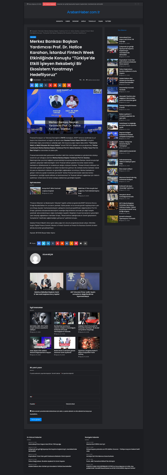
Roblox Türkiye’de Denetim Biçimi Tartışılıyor (125, 144)
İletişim (108, 21)
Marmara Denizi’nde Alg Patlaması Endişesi (127, 178)
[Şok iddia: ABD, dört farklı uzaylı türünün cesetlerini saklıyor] (40, 318)
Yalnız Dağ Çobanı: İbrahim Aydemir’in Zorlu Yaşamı (128, 71)
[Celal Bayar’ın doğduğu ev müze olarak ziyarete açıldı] (112, 126)
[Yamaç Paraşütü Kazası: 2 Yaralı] (112, 108)
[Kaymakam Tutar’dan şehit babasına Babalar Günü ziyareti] (112, 62)
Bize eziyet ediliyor (125, 169)
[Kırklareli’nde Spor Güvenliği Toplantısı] (112, 188)
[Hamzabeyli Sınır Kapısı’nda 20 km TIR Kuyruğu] (112, 40)
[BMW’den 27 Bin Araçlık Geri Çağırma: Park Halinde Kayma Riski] (71, 190)
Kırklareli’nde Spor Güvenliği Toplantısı (126, 187)
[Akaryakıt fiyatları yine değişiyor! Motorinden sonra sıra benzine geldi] (112, 99)
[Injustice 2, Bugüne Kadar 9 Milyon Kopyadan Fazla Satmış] (89, 343)
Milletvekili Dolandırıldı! (127, 151)
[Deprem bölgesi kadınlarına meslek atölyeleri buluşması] (112, 135)
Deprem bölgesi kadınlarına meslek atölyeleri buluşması (126, 135)
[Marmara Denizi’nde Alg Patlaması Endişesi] (112, 180)
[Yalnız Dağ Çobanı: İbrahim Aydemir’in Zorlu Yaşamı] (112, 71)
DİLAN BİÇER (37, 80)
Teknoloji (92, 21)
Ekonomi (75, 21)
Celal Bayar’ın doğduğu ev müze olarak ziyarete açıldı (127, 125)
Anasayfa (59, 21)
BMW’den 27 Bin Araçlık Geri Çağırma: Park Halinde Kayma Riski (88, 190)
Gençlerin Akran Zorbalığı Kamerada (126, 196)
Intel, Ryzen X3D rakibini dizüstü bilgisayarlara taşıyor (40, 351)
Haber (68, 21)
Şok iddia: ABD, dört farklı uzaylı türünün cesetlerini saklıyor (39, 328)
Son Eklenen (122, 30)
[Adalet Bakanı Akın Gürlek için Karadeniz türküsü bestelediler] (112, 81)
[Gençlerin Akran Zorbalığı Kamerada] (112, 197)
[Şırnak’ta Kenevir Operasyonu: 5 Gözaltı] (112, 219)
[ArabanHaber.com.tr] (83, 12)
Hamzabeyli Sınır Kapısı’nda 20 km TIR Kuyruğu (126, 39)
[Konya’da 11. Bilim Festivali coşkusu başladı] (35, 190)
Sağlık (83, 21)
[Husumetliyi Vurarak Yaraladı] (112, 90)
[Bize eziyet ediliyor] (112, 171)
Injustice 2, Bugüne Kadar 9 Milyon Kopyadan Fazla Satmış (87, 352)
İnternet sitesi (70, 404)
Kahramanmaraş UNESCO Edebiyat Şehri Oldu (127, 162)
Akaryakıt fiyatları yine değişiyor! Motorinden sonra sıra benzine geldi (127, 98)
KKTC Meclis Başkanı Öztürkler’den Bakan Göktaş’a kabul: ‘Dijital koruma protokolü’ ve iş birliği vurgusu (127, 207)
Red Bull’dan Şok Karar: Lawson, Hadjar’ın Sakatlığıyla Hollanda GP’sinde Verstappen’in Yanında (64, 328)
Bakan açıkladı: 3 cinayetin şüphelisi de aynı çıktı (127, 116)
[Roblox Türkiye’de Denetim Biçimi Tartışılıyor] (112, 144)
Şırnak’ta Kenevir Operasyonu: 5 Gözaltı (127, 217)
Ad (31, 396)
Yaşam (100, 21)
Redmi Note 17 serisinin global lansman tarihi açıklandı (64, 351)
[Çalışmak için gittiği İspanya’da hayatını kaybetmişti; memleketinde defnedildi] (112, 49)
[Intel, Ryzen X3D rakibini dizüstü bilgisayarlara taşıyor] (40, 343)
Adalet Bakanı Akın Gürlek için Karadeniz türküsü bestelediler (126, 80)
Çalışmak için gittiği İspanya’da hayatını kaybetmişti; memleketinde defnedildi (126, 51)
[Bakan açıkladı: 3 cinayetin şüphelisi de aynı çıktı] (112, 116)
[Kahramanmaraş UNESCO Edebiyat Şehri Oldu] (112, 162)
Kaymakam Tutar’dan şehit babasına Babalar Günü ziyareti (74, 4)
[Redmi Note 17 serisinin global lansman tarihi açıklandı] (64, 343)
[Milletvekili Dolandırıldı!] (112, 153)
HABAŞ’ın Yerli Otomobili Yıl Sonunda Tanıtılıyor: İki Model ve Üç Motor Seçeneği (88, 328)
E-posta (33, 404)
